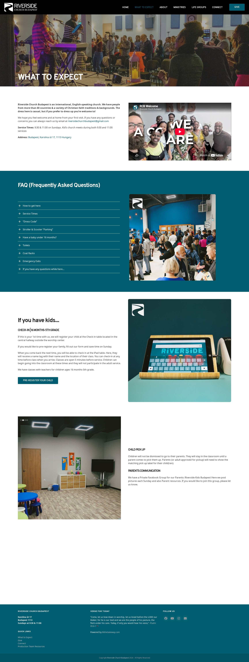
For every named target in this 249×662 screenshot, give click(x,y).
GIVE (236, 7)
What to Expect (25, 637)
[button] (20, 468)
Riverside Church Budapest (118, 658)
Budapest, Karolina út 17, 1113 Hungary (49, 137)
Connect (22, 643)
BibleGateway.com (111, 632)
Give (20, 640)
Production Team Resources (31, 646)
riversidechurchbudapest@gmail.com (88, 121)
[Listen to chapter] (98, 626)
